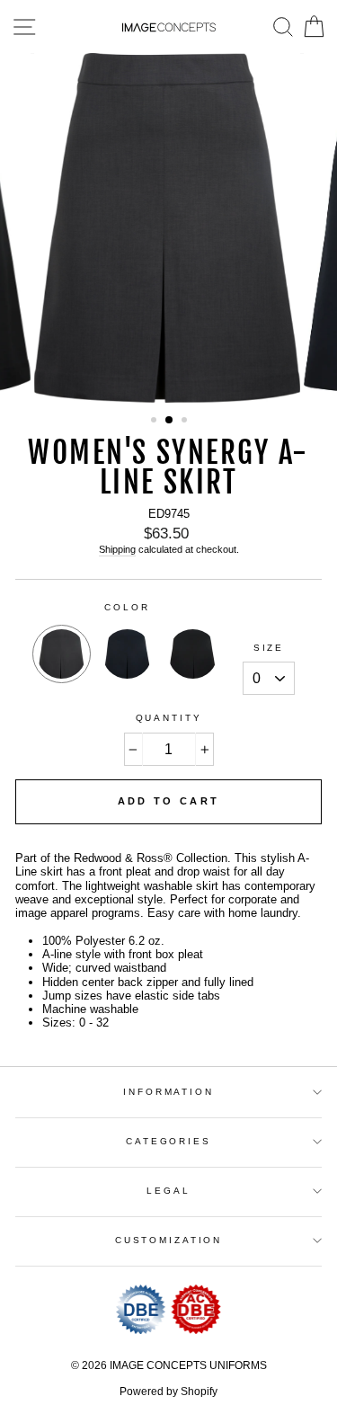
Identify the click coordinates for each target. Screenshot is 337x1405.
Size (268, 648)
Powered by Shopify (168, 1391)
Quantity (169, 718)
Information (168, 1092)
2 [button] (169, 420)
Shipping (117, 549)
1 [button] (155, 421)
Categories (168, 1141)
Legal (168, 1191)
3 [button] (186, 421)
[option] (169, 228)
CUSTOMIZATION (168, 1240)
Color (126, 607)
